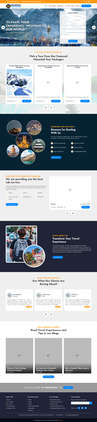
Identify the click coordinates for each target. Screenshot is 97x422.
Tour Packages (52, 6)
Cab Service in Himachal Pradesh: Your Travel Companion (46, 369)
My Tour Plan (10, 404)
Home (45, 6)
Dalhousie (31, 410)
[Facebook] (84, 1)
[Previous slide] (67, 213)
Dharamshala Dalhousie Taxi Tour (57, 408)
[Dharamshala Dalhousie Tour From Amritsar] (77, 82)
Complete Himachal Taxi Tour (56, 406)
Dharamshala (31, 408)
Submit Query (73, 41)
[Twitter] (86, 1)
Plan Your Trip (86, 6)
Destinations (60, 6)
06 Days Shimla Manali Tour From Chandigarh (19, 66)
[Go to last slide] (3, 27)
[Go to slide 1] (47, 45)
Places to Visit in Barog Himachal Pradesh (16, 369)
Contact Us (78, 6)
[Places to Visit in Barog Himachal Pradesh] (19, 355)
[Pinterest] (89, 1)
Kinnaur (30, 404)
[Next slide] (94, 27)
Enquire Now (26, 101)
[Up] (72, 23)
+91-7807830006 (49, 387)
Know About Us (56, 157)
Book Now (85, 207)
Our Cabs (67, 6)
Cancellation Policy (11, 408)
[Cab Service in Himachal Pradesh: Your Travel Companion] (48, 355)
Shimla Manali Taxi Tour (55, 400)
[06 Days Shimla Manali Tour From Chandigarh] (19, 82)
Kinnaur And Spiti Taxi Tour (56, 402)
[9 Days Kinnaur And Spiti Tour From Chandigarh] (48, 82)
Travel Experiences (11, 406)
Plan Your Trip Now (12, 204)
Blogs (72, 6)
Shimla (30, 400)
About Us (9, 400)
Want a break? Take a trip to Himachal (77, 369)
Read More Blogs (48, 377)
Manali (30, 402)
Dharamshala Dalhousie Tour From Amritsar (77, 66)
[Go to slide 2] (49, 45)
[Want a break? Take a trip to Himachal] (77, 355)
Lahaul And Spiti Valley (34, 406)
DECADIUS (61, 420)
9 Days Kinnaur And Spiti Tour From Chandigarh (48, 66)
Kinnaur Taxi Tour (54, 404)
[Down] (72, 24)
